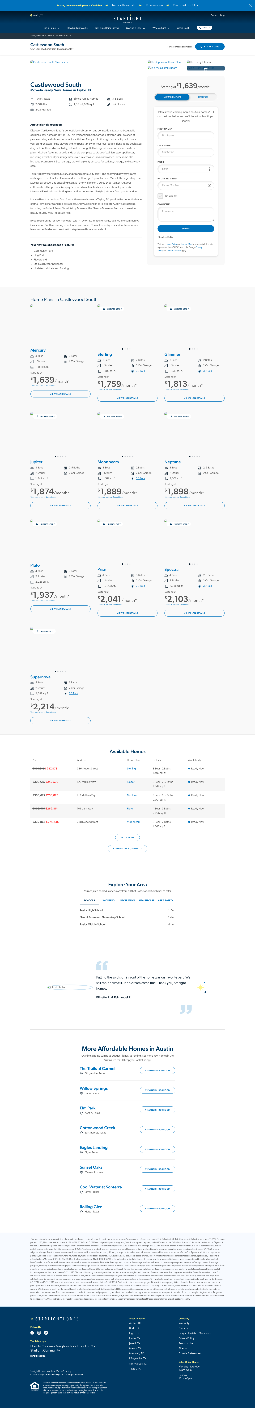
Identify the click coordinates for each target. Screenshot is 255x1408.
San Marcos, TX (138, 1363)
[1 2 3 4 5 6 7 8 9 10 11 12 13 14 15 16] (194, 327)
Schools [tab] (89, 900)
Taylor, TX (135, 1368)
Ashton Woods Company (60, 1371)
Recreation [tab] (127, 900)
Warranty (184, 1323)
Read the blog (37, 1356)
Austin (49, 36)
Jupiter (36, 461)
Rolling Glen (91, 1206)
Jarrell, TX (134, 1343)
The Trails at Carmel (97, 1068)
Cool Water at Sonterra (101, 1186)
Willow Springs (94, 1088)
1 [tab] (122, 349)
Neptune (172, 461)
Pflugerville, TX (137, 1358)
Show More (127, 837)
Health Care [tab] (146, 900)
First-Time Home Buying (107, 28)
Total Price (203, 97)
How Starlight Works (77, 28)
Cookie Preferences (190, 1353)
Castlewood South (63, 36)
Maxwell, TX (136, 1353)
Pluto (35, 565)
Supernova (40, 676)
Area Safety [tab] (165, 900)
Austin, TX (38, 15)
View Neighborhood (157, 1070)
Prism (102, 569)
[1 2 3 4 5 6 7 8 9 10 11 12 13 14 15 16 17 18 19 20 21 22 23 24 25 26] (194, 435)
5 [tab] (132, 349)
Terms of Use (186, 244)
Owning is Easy (133, 28)
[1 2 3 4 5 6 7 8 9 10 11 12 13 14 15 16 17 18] (60, 435)
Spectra (171, 569)
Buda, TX (134, 1328)
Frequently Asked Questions (194, 1333)
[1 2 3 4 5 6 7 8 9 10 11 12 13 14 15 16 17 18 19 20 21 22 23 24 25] (60, 650)
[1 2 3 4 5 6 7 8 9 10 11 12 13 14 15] (127, 542)
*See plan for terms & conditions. (43, 386)
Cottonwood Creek (97, 1127)
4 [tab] (130, 349)
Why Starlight (159, 28)
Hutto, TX (134, 1338)
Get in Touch (183, 28)
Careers (214, 15)
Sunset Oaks (91, 1167)
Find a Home (49, 28)
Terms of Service (174, 251)
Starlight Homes (127, 18)
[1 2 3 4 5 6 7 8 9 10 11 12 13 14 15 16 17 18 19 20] (127, 327)
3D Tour (140, 371)
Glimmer (172, 354)
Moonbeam (108, 461)
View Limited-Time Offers (185, 5)
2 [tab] (125, 349)
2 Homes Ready (114, 309)
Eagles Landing (94, 1147)
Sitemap (183, 1348)
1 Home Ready (113, 524)
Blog (222, 15)
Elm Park (87, 1107)
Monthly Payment (172, 97)
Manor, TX (135, 1348)
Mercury (38, 350)
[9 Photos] (206, 68)
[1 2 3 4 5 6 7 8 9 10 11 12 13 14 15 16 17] (127, 435)
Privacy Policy (171, 244)
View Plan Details (60, 394)
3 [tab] (127, 349)
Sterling (104, 354)
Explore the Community (127, 848)
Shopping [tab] (108, 900)
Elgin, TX (134, 1333)
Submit (186, 228)
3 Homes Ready (181, 417)
